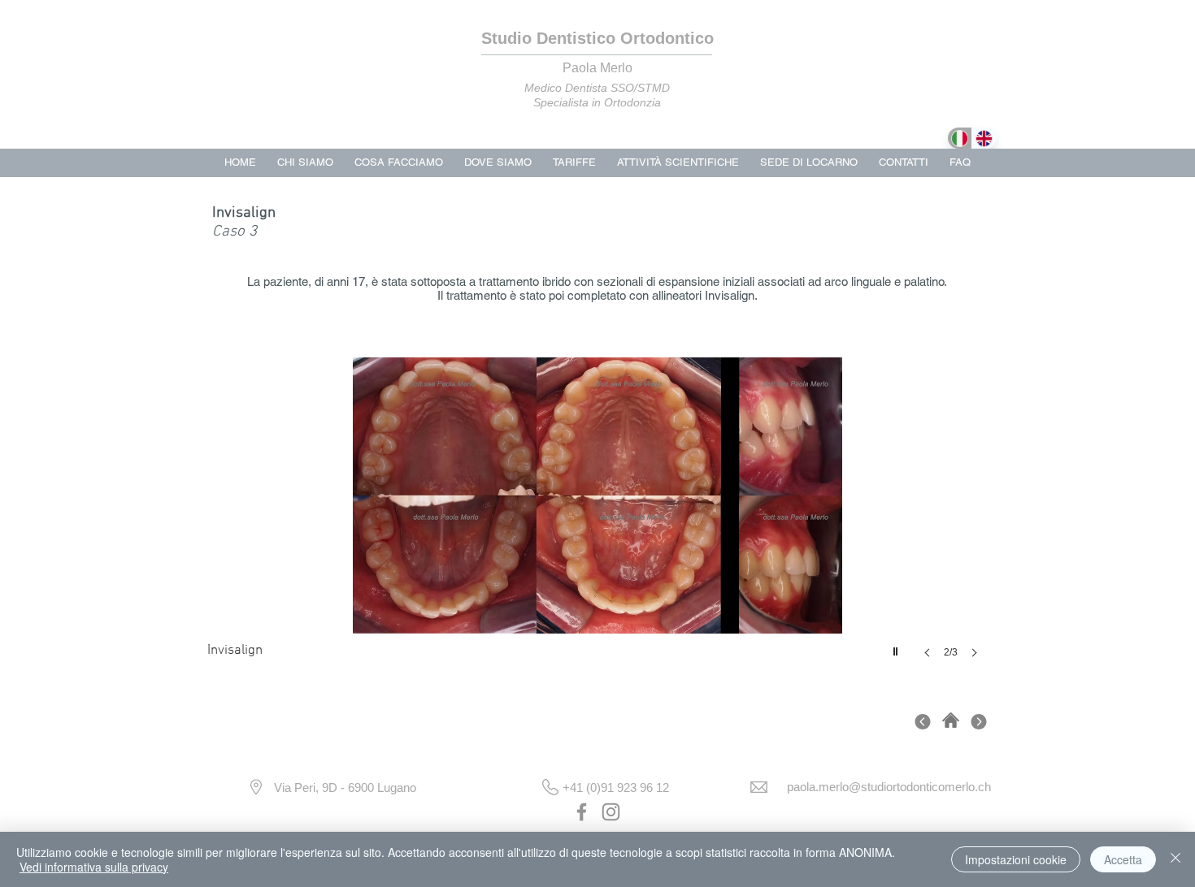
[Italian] (959, 138)
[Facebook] (581, 812)
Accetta (1123, 859)
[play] (897, 647)
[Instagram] (611, 812)
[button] (597, 523)
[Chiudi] (1175, 859)
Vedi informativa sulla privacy (94, 867)
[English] (983, 138)
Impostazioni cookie (1016, 859)
